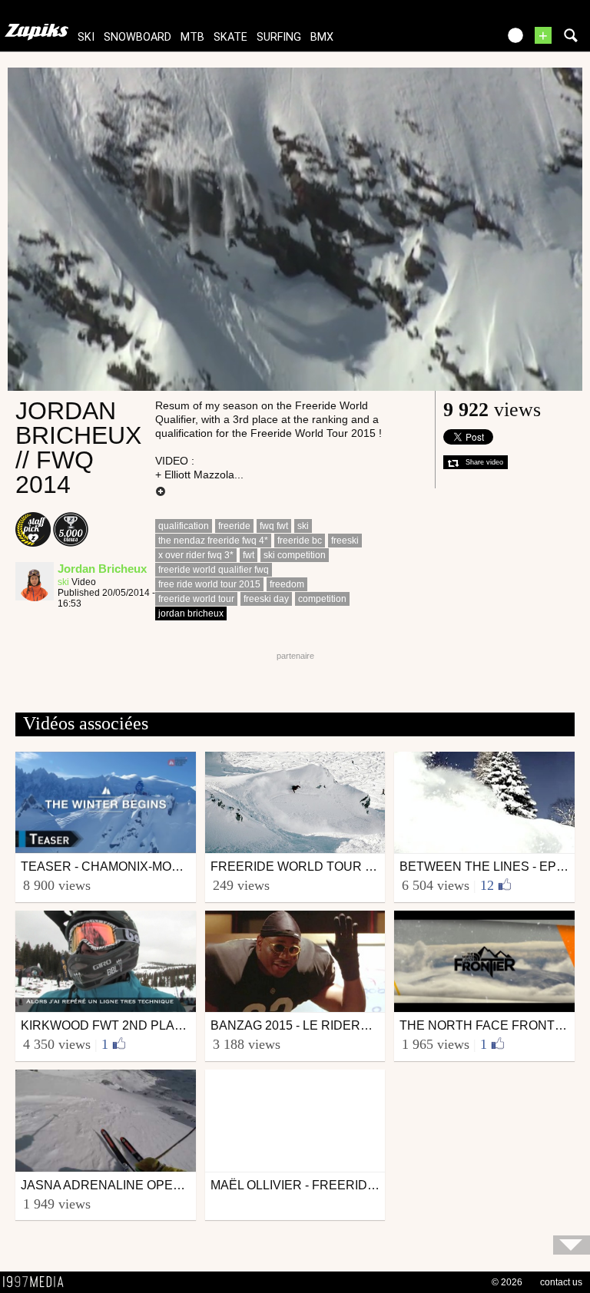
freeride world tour (196, 599)
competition (322, 599)
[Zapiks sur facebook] (453, 40)
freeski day (266, 599)
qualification (183, 526)
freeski (345, 540)
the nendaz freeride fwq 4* (213, 540)
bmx (321, 37)
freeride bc (299, 540)
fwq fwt (274, 526)
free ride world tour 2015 (209, 584)
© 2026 (507, 1282)
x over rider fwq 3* (196, 555)
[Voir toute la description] (160, 492)
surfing (279, 37)
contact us (561, 1282)
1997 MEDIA (37, 1282)
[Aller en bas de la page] (571, 1245)
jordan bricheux (191, 613)
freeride (234, 526)
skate (230, 37)
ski (86, 37)
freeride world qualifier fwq (213, 569)
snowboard (137, 37)
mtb (192, 37)
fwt (248, 555)
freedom (287, 584)
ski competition (295, 555)
